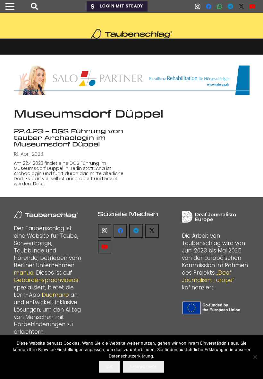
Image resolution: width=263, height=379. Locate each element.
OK (109, 366)
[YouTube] (252, 6)
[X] (241, 6)
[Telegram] (230, 6)
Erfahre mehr (143, 366)
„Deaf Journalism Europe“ (208, 276)
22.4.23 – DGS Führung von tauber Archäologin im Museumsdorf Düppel (68, 137)
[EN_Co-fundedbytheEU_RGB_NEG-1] (212, 307)
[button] (10, 6)
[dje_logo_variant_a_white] (209, 217)
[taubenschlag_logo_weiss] (46, 214)
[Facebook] (208, 6)
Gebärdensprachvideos (46, 280)
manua (23, 273)
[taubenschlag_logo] (131, 34)
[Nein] (255, 357)
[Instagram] (197, 6)
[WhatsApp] (219, 6)
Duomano (55, 295)
